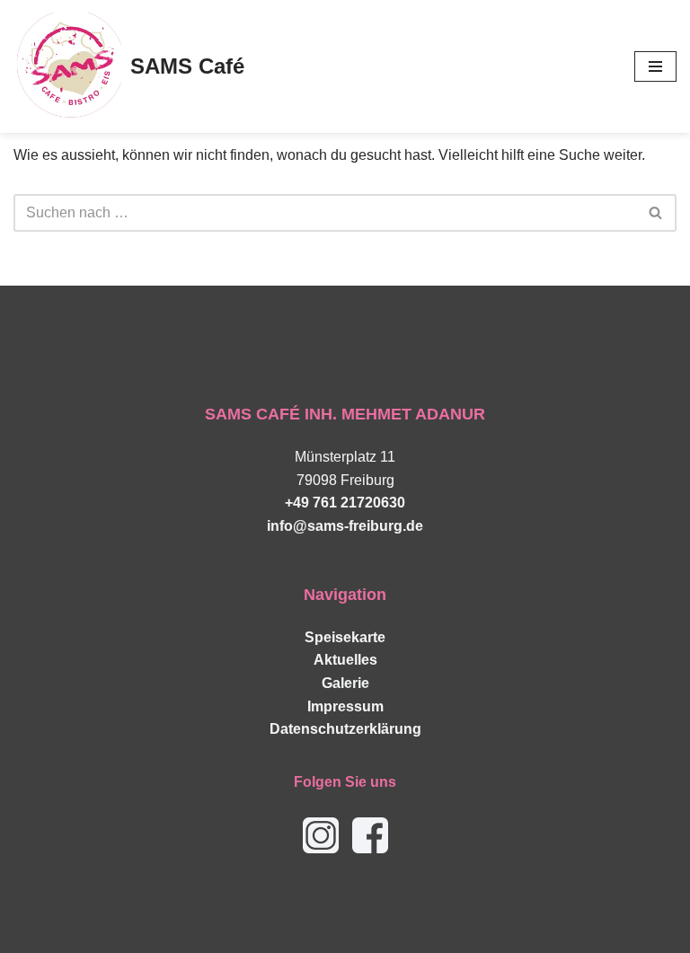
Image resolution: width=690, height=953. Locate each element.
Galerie (345, 683)
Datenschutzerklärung (345, 729)
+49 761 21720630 (345, 502)
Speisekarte (345, 637)
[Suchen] (656, 213)
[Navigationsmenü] (655, 66)
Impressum (345, 706)
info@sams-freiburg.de (345, 526)
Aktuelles (345, 659)
